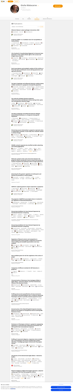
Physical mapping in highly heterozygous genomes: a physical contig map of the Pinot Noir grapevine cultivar (27, 371)
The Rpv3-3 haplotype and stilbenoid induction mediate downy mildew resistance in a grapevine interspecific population (27, 84)
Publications (36, 18)
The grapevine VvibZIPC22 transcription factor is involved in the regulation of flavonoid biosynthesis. (26, 199)
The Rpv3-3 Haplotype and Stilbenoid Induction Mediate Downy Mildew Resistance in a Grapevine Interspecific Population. (25, 115)
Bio (23, 18)
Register (16, 1)
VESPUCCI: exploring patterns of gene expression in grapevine (27, 186)
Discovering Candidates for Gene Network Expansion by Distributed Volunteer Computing (25, 212)
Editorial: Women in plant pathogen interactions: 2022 (25, 30)
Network (29, 18)
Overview (17, 18)
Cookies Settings (61, 384)
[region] (36, 387)
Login (10, 1)
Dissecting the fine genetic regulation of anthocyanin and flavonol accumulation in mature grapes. (26, 174)
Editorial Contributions (47, 18)
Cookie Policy (12, 388)
